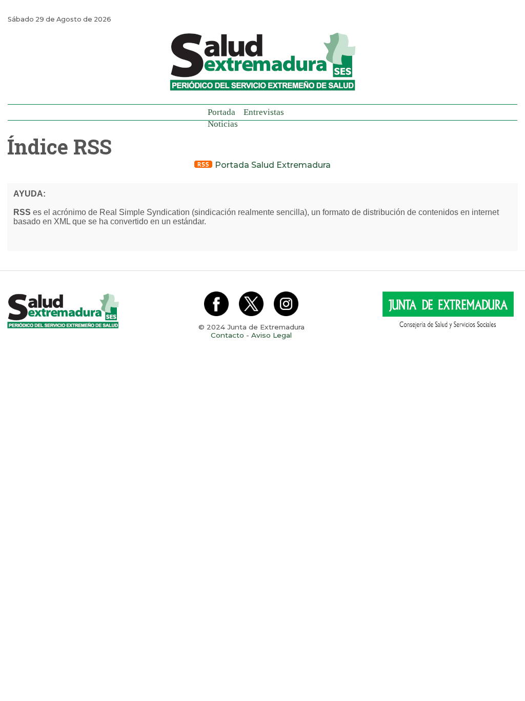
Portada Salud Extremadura (272, 165)
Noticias (223, 124)
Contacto (227, 335)
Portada (221, 112)
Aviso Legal (271, 335)
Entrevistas (264, 112)
